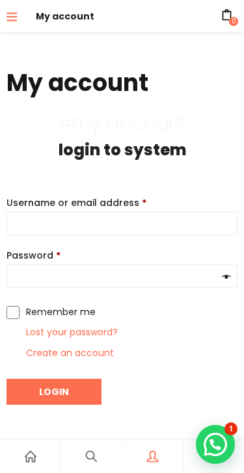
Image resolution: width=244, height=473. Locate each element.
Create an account (70, 352)
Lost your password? (72, 332)
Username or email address (76, 202)
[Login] (152, 457)
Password (34, 255)
